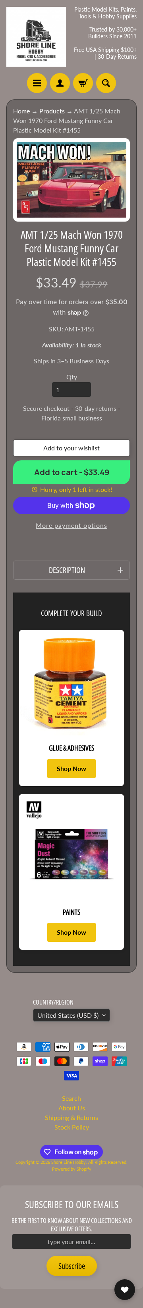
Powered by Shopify (71, 1168)
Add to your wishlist (71, 448)
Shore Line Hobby (68, 1162)
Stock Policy (71, 1127)
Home (21, 111)
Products (52, 111)
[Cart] (83, 83)
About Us (71, 1108)
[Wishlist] (124, 1289)
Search (71, 1098)
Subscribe (71, 1265)
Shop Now (71, 768)
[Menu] (37, 83)
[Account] (60, 83)
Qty (71, 377)
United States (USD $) (68, 1015)
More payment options (71, 525)
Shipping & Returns (71, 1117)
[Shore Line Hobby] (36, 37)
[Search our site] (106, 83)
